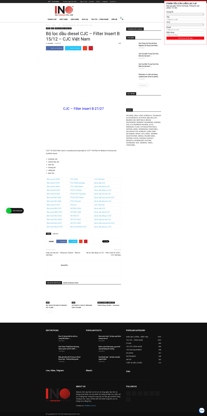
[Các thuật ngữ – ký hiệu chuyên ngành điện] (91, 359)
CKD (127, 124)
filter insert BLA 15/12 (54, 216)
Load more (143, 85)
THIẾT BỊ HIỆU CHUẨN (134, 363)
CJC (59, 25)
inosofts (50, 43)
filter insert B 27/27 (53, 205)
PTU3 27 (73, 205)
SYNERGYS (147, 115)
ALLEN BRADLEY (132, 118)
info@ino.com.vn (90, 406)
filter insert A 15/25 (53, 179)
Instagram (105, 1)
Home (48, 25)
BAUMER (129, 120)
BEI (134, 120)
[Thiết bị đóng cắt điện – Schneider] (109, 295)
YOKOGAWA (130, 145)
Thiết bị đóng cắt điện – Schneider (108, 305)
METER (128, 359)
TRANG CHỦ (51, 19)
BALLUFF (153, 118)
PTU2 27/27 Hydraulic (78, 194)
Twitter (98, 1)
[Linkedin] (145, 1)
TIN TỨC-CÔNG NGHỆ (134, 346)
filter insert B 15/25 (53, 194)
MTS (143, 134)
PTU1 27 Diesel (76, 190)
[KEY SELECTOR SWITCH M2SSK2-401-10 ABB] (57, 295)
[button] (158, 19)
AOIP (141, 115)
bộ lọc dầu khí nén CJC (102, 194)
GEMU (135, 129)
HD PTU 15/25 (75, 223)
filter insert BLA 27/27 (54, 223)
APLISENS (129, 115)
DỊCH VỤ (85, 19)
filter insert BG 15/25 (54, 201)
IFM (136, 131)
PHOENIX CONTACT (146, 138)
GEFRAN (129, 129)
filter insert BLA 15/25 (54, 219)
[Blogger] (138, 1)
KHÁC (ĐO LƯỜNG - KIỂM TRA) (137, 337)
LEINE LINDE (151, 131)
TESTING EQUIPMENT (134, 350)
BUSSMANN (148, 122)
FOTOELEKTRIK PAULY (148, 127)
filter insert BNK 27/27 (54, 212)
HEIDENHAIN (143, 129)
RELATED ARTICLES (54, 283)
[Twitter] (156, 1)
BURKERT (140, 122)
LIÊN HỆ (114, 19)
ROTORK (148, 140)
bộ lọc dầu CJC (99, 183)
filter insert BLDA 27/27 (78, 227)
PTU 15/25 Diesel (76, 186)
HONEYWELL (153, 129)
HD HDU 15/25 (75, 212)
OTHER (128, 343)
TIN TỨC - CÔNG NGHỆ (134, 340)
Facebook (113, 1)
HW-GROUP (130, 131)
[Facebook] (141, 1)
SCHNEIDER (130, 143)
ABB (48, 302)
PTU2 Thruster (75, 201)
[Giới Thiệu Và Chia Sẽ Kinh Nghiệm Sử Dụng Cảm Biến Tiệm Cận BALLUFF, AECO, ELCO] (131, 46)
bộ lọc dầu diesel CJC (102, 186)
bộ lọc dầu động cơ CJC (102, 190)
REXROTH (129, 140)
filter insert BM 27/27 (54, 208)
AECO (136, 115)
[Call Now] (9, 210)
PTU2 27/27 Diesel (77, 197)
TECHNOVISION (158, 115)
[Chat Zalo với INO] (201, 410)
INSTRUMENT (131, 356)
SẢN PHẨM (75, 19)
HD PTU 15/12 (75, 219)
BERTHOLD (141, 120)
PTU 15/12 (74, 179)
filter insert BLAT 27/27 (55, 227)
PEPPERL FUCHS (132, 138)
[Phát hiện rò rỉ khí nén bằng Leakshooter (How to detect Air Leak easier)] (131, 77)
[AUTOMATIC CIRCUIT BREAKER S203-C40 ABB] (83, 295)
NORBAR (154, 134)
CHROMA (157, 122)
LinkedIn (91, 1)
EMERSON (130, 127)
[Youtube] (159, 1)
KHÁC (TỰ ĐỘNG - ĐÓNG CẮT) (63, 28)
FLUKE (137, 127)
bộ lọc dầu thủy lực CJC (102, 201)
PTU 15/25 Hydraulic (77, 183)
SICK (137, 143)
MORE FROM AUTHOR (70, 283)
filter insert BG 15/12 (54, 197)
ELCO (151, 124)
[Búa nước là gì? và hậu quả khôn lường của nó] (91, 339)
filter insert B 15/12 (53, 190)
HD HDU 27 (74, 216)
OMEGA (141, 136)
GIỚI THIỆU (64, 19)
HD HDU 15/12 (75, 208)
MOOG (138, 134)
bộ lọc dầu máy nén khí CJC (104, 197)
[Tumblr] (152, 1)
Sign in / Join (83, 1)
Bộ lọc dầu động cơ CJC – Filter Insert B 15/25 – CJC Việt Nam (103, 254)
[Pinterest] (148, 1)
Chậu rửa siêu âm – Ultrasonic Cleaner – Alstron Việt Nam (63, 254)
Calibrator (55, 233)
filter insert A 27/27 (53, 183)
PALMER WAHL (149, 136)
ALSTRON (142, 118)
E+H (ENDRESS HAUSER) (139, 124)
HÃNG (54, 25)
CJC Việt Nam (99, 179)
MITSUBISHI (130, 134)
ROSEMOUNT (139, 140)
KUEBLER (142, 131)
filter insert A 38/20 (53, 186)
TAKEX (150, 143)
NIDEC (147, 134)
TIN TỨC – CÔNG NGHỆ (99, 19)
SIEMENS (143, 143)
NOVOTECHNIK (131, 136)
